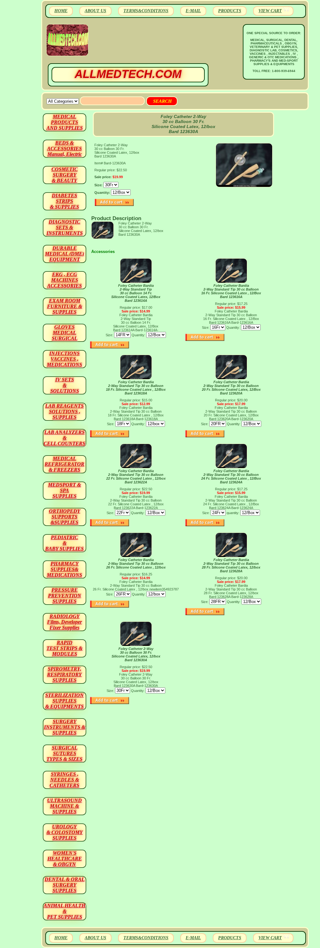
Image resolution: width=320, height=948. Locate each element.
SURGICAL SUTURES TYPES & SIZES (64, 753)
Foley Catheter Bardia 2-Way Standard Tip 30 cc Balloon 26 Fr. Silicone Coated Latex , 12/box (136, 563)
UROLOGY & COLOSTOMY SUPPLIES (65, 832)
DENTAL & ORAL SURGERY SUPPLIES (65, 885)
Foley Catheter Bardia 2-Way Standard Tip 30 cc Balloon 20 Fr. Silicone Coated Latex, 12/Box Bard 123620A (231, 387)
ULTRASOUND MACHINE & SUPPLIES (64, 806)
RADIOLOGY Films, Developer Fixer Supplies (64, 622)
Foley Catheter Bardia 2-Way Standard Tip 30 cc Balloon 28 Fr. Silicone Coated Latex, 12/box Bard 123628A (231, 565)
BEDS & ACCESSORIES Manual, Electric (64, 148)
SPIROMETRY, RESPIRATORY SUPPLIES (64, 674)
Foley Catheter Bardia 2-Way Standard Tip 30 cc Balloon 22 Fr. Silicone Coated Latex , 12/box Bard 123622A (136, 476)
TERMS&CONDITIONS (145, 10)
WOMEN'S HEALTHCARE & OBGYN (65, 858)
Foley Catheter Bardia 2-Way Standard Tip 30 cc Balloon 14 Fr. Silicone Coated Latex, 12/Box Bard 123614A (135, 293)
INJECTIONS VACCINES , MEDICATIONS (64, 359)
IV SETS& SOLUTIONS (64, 385)
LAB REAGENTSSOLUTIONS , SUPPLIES (64, 411)
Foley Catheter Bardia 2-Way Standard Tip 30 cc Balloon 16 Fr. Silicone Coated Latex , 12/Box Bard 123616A (231, 291)
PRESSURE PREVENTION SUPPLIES (64, 595)
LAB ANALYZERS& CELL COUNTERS (64, 438)
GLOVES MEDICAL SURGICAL (65, 332)
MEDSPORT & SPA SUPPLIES (64, 490)
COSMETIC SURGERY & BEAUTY (65, 175)
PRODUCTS (229, 10)
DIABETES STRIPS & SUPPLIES (64, 201)
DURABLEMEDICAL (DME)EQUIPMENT (64, 253)
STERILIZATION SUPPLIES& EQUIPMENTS (64, 701)
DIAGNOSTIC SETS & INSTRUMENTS (65, 227)
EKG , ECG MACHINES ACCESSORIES (64, 280)
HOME (61, 10)
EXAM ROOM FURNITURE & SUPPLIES (64, 306)
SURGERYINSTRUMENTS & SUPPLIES (64, 727)
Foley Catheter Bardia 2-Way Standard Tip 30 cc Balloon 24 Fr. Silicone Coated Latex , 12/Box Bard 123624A (231, 476)
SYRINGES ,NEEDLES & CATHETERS (64, 779)
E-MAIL (193, 10)
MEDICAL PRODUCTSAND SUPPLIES (65, 122)
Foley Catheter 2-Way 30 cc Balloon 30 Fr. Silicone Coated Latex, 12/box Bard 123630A (136, 654)
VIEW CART (270, 10)
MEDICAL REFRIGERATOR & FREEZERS (64, 464)
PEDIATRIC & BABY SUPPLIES (64, 543)
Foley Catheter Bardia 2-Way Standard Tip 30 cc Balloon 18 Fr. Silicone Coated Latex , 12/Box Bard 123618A (136, 387)
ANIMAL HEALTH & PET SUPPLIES (64, 911)
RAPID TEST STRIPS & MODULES (64, 648)
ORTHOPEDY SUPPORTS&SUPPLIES (64, 516)
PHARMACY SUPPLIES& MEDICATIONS (64, 569)
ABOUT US (95, 10)
